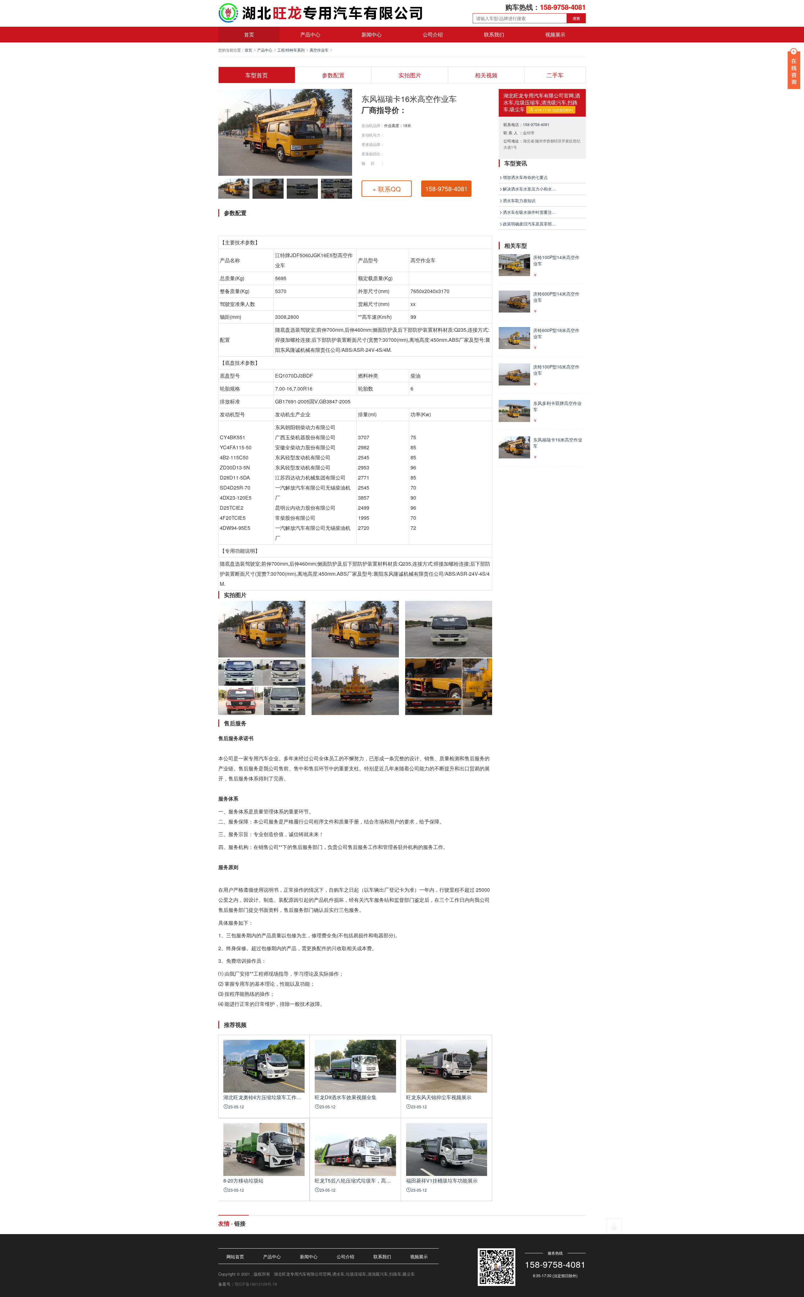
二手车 (554, 75)
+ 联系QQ (386, 188)
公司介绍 (433, 34)
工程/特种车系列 (291, 50)
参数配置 (333, 75)
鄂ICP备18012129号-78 (256, 1284)
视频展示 (555, 34)
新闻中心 (371, 34)
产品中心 (310, 34)
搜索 (576, 18)
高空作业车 (319, 50)
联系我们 (494, 34)
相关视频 (486, 75)
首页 (249, 34)
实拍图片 (410, 75)
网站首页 (235, 1256)
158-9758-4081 (536, 124)
